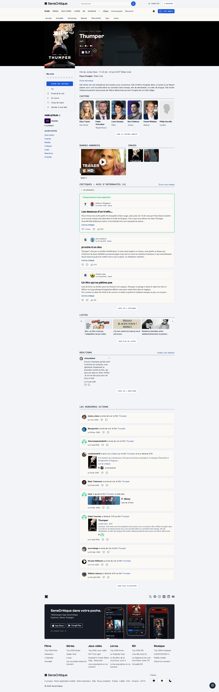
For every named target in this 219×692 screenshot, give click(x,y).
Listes (84, 314)
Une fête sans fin (139, 654)
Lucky (69, 658)
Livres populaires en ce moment (120, 665)
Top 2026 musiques (162, 650)
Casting (84, 96)
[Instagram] (159, 597)
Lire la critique (88, 225)
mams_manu (93, 416)
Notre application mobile (64, 681)
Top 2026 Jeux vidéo (97, 650)
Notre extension (84, 681)
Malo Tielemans (95, 481)
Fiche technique (86, 81)
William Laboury (95, 573)
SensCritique (84, 31)
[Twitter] (150, 597)
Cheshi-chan (101, 274)
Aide (94, 681)
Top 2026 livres (117, 650)
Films (92, 31)
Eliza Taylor (85, 121)
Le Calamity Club (117, 654)
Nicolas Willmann (95, 561)
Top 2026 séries (73, 650)
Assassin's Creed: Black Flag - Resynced (98, 659)
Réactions (86, 352)
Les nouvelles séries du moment (76, 662)
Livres (114, 646)
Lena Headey (118, 121)
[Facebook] (155, 597)
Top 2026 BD (138, 650)
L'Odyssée (48, 658)
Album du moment (162, 661)
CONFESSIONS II (161, 654)
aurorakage (93, 548)
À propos (48, 681)
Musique (159, 646)
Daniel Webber (150, 121)
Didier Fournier (94, 516)
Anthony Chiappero (103, 203)
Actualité (48, 661)
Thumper (98, 31)
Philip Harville (166, 121)
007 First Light (94, 654)
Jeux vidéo (95, 646)
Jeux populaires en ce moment (98, 665)
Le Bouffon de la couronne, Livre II (118, 659)
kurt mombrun (101, 239)
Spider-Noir (71, 654)
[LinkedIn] (168, 597)
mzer (90, 494)
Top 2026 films (50, 650)
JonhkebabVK (94, 454)
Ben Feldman (133, 121)
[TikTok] (164, 597)
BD (134, 646)
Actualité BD (137, 664)
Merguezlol (93, 428)
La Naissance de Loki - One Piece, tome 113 (142, 659)
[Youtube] (173, 597)
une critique (112, 454)
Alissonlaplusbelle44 (97, 441)
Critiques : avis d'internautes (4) (103, 184)
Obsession (48, 654)
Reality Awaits (160, 658)
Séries (70, 646)
